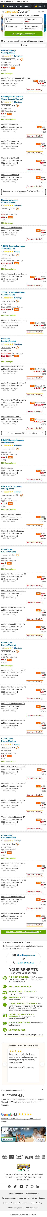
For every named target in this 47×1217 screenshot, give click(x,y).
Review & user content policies (17, 1203)
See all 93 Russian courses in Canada (22, 932)
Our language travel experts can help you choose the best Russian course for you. (23, 947)
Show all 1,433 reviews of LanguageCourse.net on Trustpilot (21, 1103)
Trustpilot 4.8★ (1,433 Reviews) (18, 6)
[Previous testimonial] (5, 1064)
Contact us (32, 1198)
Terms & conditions (16, 1193)
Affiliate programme (15, 1207)
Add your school (32, 1207)
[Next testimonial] (42, 1064)
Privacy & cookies (9, 1198)
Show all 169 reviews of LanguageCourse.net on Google (20, 1120)
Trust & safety (36, 1203)
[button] (2, 2)
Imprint (42, 1198)
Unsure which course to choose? (17, 942)
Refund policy (31, 1193)
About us (22, 1198)
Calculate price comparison (23, 34)
